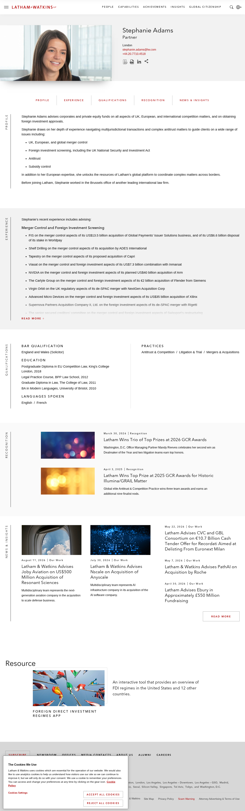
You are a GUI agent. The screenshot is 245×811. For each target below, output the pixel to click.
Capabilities (128, 6)
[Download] (124, 61)
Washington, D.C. (210, 786)
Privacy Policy (166, 798)
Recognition (153, 100)
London (140, 782)
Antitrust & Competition (158, 352)
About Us (124, 754)
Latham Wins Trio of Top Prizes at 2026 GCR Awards (155, 439)
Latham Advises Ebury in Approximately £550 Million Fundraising (192, 595)
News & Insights (194, 100)
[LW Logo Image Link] (34, 7)
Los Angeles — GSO (206, 782)
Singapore (166, 786)
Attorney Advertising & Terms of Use (219, 798)
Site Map (149, 798)
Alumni (144, 754)
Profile (42, 100)
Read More (221, 616)
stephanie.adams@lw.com (139, 49)
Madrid (224, 782)
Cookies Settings (17, 792)
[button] (131, 310)
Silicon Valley (149, 786)
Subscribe (18, 754)
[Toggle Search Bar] (231, 7)
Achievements (154, 6)
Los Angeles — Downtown (178, 782)
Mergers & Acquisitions (222, 352)
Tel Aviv (178, 786)
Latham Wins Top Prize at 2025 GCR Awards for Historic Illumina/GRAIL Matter (158, 478)
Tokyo (188, 786)
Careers (164, 754)
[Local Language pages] (238, 7)
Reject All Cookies (103, 803)
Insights (178, 6)
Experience (74, 100)
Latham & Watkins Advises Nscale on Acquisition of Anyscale (116, 572)
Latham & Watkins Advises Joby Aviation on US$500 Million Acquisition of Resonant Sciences (47, 574)
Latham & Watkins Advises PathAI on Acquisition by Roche (201, 569)
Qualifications (113, 100)
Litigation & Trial (190, 352)
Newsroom (47, 754)
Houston (128, 782)
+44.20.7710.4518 (134, 53)
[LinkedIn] (139, 61)
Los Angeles (154, 782)
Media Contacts (96, 754)
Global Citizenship (205, 6)
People (108, 6)
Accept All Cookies (103, 794)
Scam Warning (186, 798)
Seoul (136, 786)
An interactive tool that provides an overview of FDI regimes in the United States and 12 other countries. (156, 688)
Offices (69, 754)
